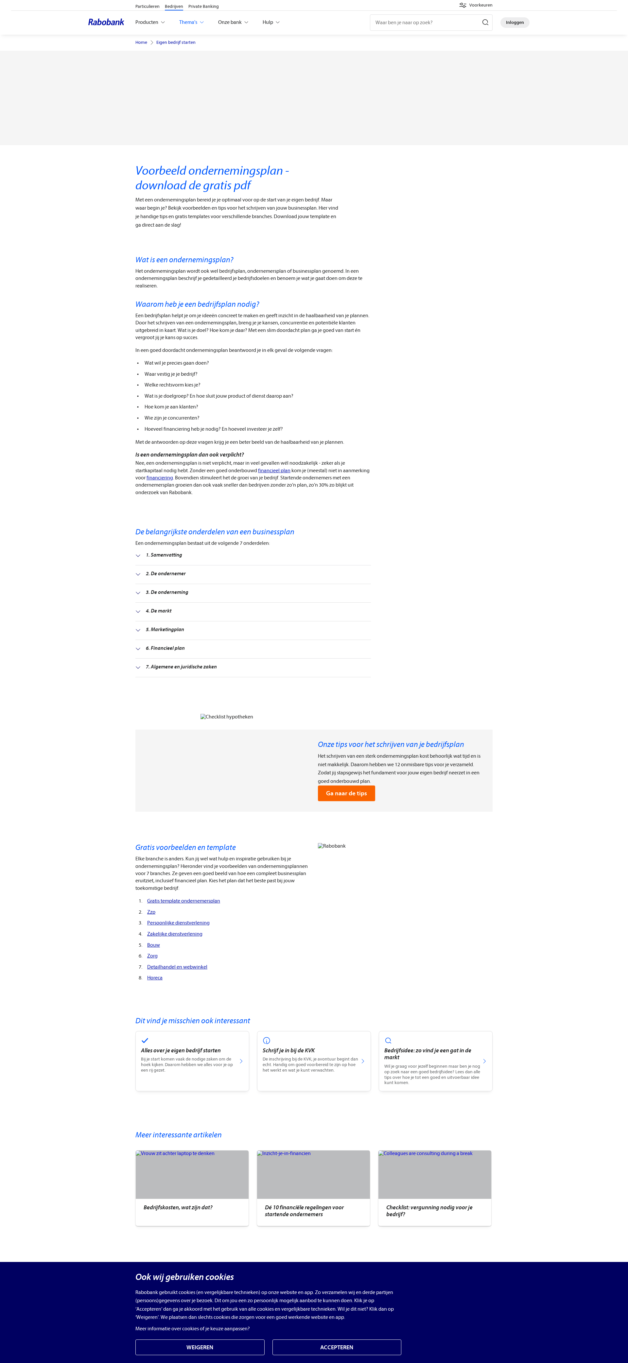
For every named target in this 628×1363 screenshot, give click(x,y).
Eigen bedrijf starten (176, 42)
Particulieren (147, 6)
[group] (192, 1188)
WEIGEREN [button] (199, 1347)
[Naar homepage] (108, 22)
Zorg (152, 956)
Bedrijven (174, 6)
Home (141, 42)
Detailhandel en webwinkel (177, 967)
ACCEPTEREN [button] (336, 1347)
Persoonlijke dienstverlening (178, 923)
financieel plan (274, 471)
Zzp (151, 912)
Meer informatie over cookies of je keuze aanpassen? (192, 1329)
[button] (476, 5)
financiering (160, 478)
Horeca (155, 978)
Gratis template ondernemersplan (183, 901)
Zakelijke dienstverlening (174, 934)
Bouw (153, 945)
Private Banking (203, 6)
